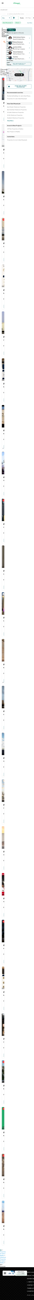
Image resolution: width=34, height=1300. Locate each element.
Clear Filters (29, 22)
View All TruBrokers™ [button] (19, 64)
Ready (22, 18)
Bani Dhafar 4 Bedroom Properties (16, 107)
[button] (6, 18)
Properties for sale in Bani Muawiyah (17, 98)
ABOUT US (30, 1275)
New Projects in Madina (13, 131)
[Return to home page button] (17, 3)
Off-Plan (28, 18)
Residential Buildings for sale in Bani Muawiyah (19, 96)
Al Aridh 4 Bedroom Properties (15, 112)
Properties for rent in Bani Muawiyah (17, 140)
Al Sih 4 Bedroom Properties (14, 115)
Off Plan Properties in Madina (15, 129)
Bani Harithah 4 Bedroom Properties (17, 109)
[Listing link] (3, 99)
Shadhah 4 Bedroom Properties (15, 118)
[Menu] (2, 3)
